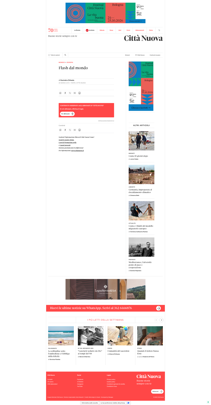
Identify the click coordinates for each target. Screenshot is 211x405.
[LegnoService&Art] (105, 289)
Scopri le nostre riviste (66, 140)
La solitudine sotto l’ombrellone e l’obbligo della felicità (59, 354)
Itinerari (127, 55)
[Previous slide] (156, 320)
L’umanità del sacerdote (118, 351)
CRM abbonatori (52, 384)
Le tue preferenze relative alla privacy (113, 403)
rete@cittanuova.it (77, 151)
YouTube (80, 386)
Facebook (80, 379)
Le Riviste (77, 30)
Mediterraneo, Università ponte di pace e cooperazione (140, 265)
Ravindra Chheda (67, 80)
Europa (70, 62)
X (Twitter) (80, 382)
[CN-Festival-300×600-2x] (141, 86)
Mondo (62, 62)
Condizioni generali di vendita (116, 384)
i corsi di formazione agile (67, 142)
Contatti (49, 379)
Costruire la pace (155, 55)
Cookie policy (111, 382)
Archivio (91, 30)
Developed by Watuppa (107, 397)
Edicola (102, 30)
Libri (119, 30)
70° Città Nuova (139, 55)
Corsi (128, 30)
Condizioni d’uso (112, 386)
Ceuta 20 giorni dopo (138, 156)
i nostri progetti (65, 145)
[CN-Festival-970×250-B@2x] (105, 13)
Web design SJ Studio (94, 397)
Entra (151, 30)
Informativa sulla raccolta (90, 403)
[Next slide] (162, 320)
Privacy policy (111, 379)
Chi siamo (50, 382)
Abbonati (155, 391)
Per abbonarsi (65, 114)
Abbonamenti (139, 30)
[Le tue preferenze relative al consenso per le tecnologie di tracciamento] (208, 402)
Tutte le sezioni (55, 55)
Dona (111, 30)
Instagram (80, 384)
